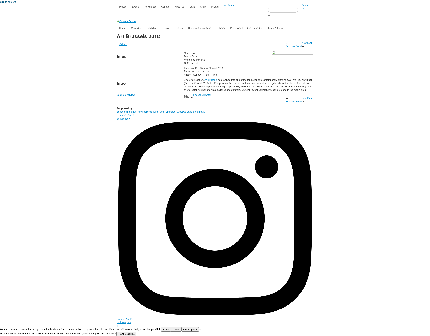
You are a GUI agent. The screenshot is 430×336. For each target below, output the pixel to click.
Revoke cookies (126, 333)
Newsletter (150, 6)
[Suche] (269, 15)
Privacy (215, 6)
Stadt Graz (176, 111)
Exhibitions (152, 28)
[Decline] (200, 329)
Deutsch (306, 5)
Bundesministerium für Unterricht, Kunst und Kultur (144, 111)
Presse (123, 6)
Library (221, 28)
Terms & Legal (275, 28)
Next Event (307, 42)
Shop (203, 6)
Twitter (207, 94)
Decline (176, 329)
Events (135, 6)
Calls (192, 6)
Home (122, 28)
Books (167, 28)
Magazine (136, 28)
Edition (179, 28)
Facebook (198, 94)
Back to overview (126, 94)
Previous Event (294, 46)
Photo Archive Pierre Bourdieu (246, 28)
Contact (165, 6)
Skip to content (8, 1)
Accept (166, 329)
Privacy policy (190, 329)
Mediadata (229, 5)
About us (179, 6)
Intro (123, 44)
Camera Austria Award (200, 28)
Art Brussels (210, 79)
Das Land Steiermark (193, 111)
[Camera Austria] (126, 21)
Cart (304, 8)
